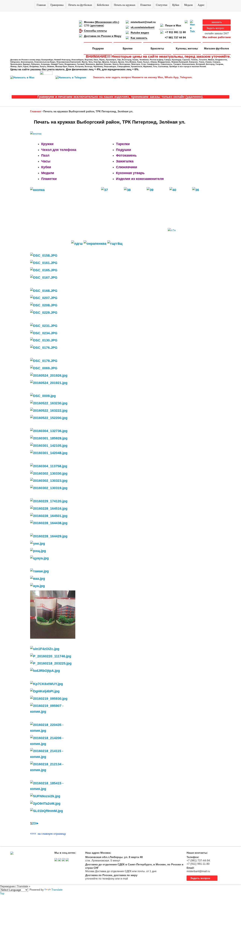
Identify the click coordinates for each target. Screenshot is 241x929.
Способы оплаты (95, 30)
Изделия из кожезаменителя (140, 179)
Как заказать (139, 37)
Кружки (47, 144)
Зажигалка (124, 161)
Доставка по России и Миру (102, 35)
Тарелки (123, 144)
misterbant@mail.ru (143, 22)
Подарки (98, 48)
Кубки (175, 5)
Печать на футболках (80, 5)
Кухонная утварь (130, 173)
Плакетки (145, 5)
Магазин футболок (216, 48)
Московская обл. (107, 22)
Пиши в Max (173, 25)
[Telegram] (192, 26)
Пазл (45, 155)
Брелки (128, 48)
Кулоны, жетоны (187, 48)
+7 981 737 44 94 (175, 37)
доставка (97, 25)
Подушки (123, 150)
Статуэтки (161, 5)
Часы (45, 161)
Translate (57, 889)
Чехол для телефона (58, 150)
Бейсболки (103, 5)
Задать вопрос (215, 28)
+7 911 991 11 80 (175, 32)
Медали (188, 5)
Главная (41, 5)
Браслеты (157, 48)
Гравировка (56, 5)
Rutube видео (140, 32)
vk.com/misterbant (142, 27)
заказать (216, 22)
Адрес (201, 5)
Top (2, 893)
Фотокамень (126, 155)
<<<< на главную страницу (48, 833)
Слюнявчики (126, 167)
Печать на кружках (124, 5)
